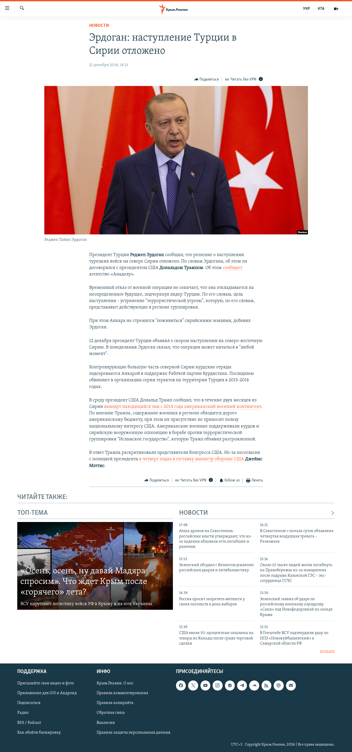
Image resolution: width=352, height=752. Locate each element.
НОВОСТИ (193, 513)
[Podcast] (278, 685)
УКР (306, 9)
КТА (321, 9)
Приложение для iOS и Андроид (47, 693)
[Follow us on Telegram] (242, 685)
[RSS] (266, 685)
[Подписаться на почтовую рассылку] (291, 685)
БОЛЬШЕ (327, 652)
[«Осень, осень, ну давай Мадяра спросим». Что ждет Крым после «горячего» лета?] (95, 566)
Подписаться (28, 703)
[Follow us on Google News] (230, 685)
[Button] (206, 79)
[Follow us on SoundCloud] (254, 685)
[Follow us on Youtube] (205, 685)
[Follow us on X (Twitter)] (193, 685)
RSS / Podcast (29, 723)
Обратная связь (111, 713)
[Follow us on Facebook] (181, 685)
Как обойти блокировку (39, 733)
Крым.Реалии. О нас (115, 683)
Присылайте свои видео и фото (45, 683)
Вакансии (106, 723)
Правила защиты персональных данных (133, 733)
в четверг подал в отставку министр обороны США (191, 459)
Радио (23, 713)
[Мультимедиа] (336, 8)
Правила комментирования (122, 693)
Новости (99, 25)
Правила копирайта (115, 703)
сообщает (232, 268)
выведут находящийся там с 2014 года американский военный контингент (182, 407)
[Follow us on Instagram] (217, 685)
